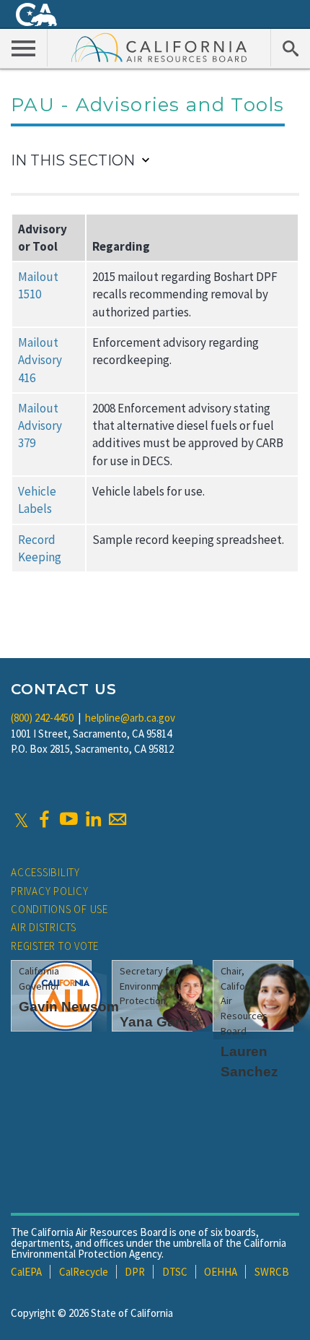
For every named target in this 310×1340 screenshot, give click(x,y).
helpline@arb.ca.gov (130, 718)
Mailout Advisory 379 (40, 425)
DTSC (174, 1272)
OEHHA (220, 1272)
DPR (135, 1272)
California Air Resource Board (159, 47)
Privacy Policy (50, 891)
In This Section (73, 160)
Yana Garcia (160, 1021)
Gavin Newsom (69, 1006)
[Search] (290, 47)
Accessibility (45, 872)
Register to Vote (55, 946)
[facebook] (44, 819)
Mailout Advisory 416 (40, 360)
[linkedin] (93, 819)
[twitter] (21, 819)
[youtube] (68, 819)
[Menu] (24, 47)
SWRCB (271, 1272)
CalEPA (26, 1272)
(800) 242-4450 (42, 718)
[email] (117, 819)
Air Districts (43, 927)
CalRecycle (83, 1272)
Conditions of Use (59, 909)
